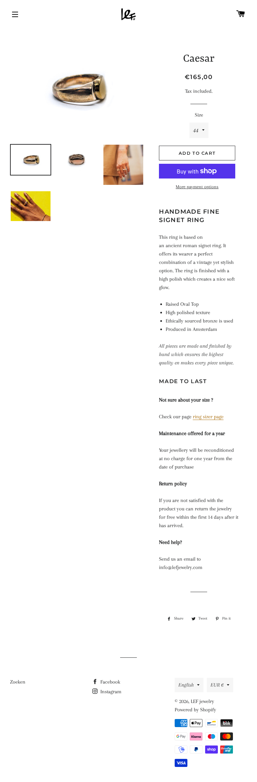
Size (199, 115)
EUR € (217, 685)
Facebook (109, 682)
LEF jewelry (202, 701)
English (186, 685)
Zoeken (17, 682)
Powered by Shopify (195, 710)
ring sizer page (208, 417)
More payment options (197, 186)
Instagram (110, 692)
